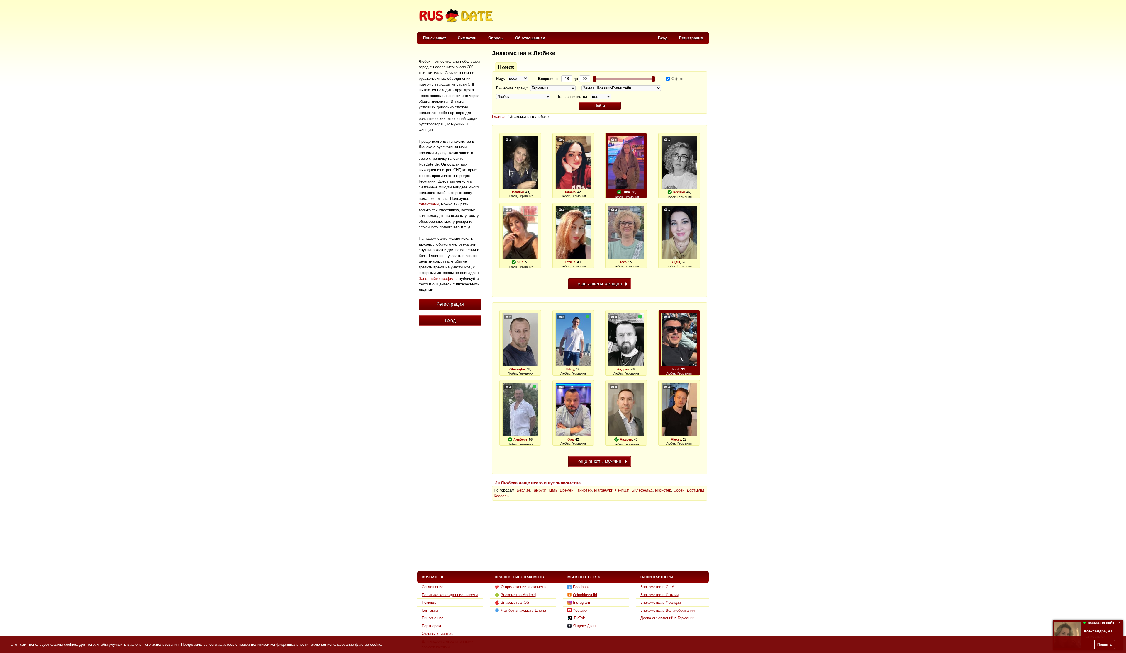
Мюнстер (663, 490)
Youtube (580, 610)
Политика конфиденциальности (450, 595)
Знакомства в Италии (659, 595)
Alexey (676, 439)
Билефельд (642, 490)
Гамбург (539, 490)
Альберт (520, 439)
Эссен (679, 490)
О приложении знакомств (523, 587)
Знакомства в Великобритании (667, 610)
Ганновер (584, 490)
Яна (520, 262)
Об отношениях (530, 38)
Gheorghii (517, 369)
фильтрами (429, 204)
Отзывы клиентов (437, 633)
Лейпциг (622, 490)
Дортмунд (695, 490)
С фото (677, 78)
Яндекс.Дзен (584, 626)
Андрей (623, 369)
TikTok (579, 618)
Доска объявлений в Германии (667, 618)
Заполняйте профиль (438, 278)
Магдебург (603, 490)
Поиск (506, 67)
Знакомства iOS (515, 602)
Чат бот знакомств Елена (523, 610)
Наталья (517, 192)
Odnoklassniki (585, 595)
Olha (626, 192)
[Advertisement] (601, 16)
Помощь (429, 602)
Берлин (523, 490)
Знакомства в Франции (660, 602)
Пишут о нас (433, 618)
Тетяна (570, 262)
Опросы (495, 38)
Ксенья (679, 192)
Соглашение (432, 587)
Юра (570, 439)
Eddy (570, 369)
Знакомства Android (518, 595)
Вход (662, 38)
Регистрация (691, 38)
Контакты (430, 610)
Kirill (675, 369)
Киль (553, 490)
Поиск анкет (434, 38)
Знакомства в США (657, 587)
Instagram (581, 602)
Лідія (676, 262)
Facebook (581, 587)
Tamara (570, 192)
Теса (623, 262)
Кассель (501, 496)
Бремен (566, 490)
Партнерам (431, 626)
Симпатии (467, 38)
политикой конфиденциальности (279, 644)
